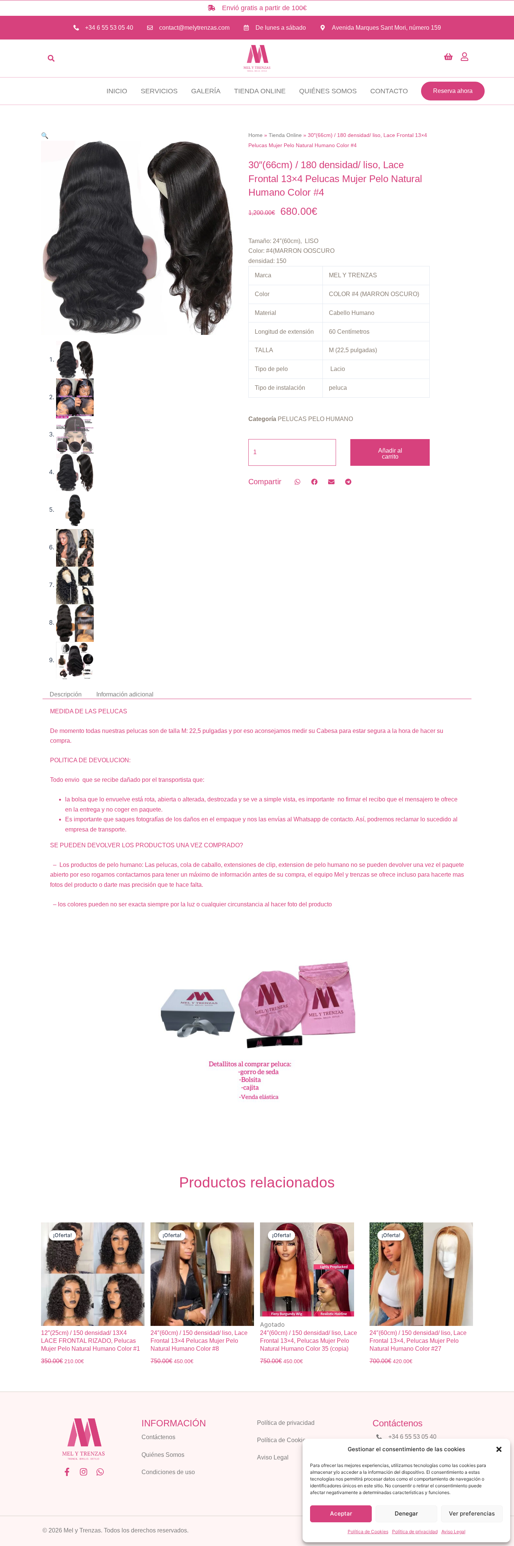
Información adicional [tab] (125, 694)
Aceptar (341, 1513)
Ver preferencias (472, 1513)
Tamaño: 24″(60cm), (275, 241)
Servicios (159, 91)
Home (255, 135)
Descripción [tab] (66, 694)
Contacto (389, 91)
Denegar (406, 1513)
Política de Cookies (368, 1531)
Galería (206, 91)
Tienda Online (260, 91)
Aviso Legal (453, 1531)
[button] (499, 1449)
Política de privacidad (415, 1531)
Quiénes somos (328, 91)
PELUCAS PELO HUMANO (315, 419)
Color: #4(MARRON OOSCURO (291, 251)
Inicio (116, 91)
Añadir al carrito (390, 453)
